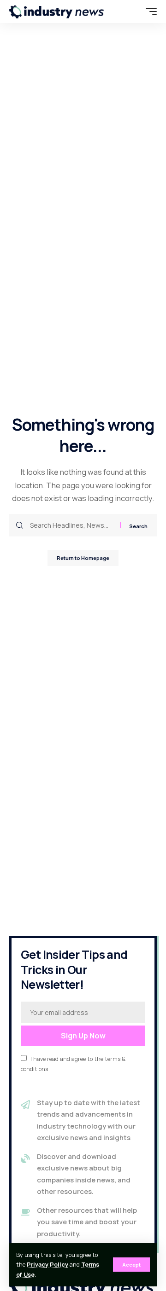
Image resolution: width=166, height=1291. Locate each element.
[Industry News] (56, 11)
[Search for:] (71, 525)
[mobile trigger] (149, 11)
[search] (131, 11)
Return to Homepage (83, 557)
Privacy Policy (47, 1264)
